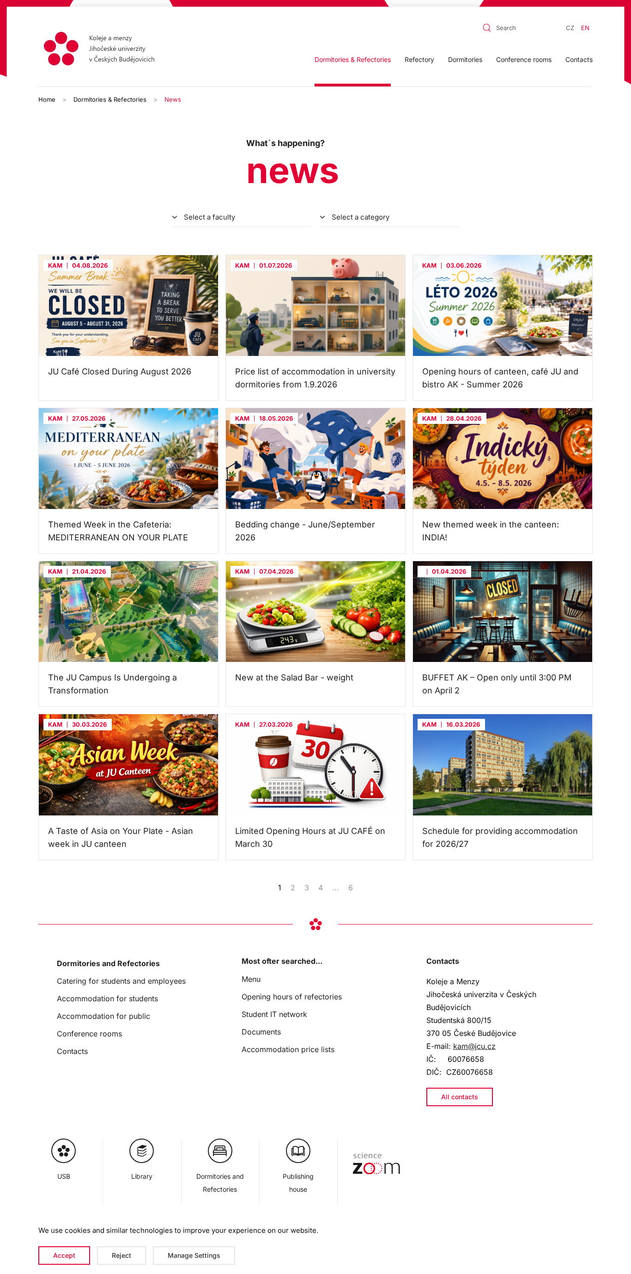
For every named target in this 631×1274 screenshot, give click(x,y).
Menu (251, 979)
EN (585, 27)
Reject (121, 1255)
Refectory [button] (419, 59)
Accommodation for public (103, 1016)
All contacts (459, 1097)
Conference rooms (524, 59)
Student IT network (274, 1014)
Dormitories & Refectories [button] (353, 59)
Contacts (579, 59)
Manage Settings (194, 1255)
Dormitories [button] (465, 59)
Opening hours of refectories (292, 996)
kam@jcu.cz (474, 1046)
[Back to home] (102, 50)
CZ (570, 27)
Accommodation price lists (288, 1049)
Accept (64, 1255)
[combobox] (506, 27)
